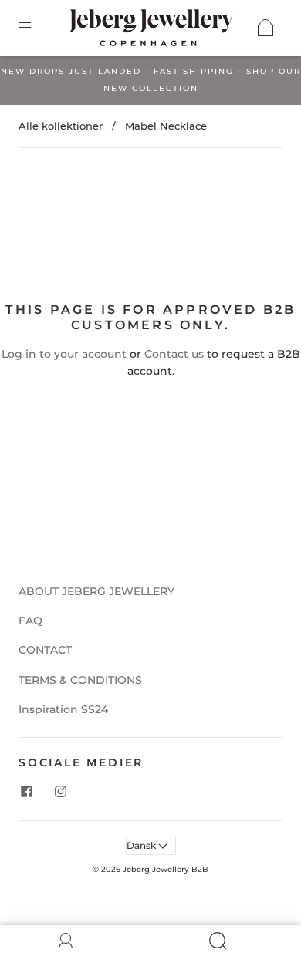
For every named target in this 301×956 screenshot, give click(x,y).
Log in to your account (64, 354)
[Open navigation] (35, 27)
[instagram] (60, 791)
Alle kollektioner (61, 126)
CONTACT (45, 650)
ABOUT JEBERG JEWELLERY (96, 591)
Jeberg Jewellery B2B (165, 869)
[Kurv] (265, 28)
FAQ (30, 621)
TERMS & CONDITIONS (80, 680)
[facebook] (26, 791)
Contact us (174, 354)
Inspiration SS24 (63, 709)
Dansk (142, 845)
